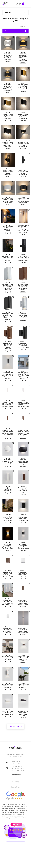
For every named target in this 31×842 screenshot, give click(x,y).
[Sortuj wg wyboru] (15, 26)
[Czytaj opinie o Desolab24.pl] (15, 795)
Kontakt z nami (16, 775)
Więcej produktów (15, 726)
